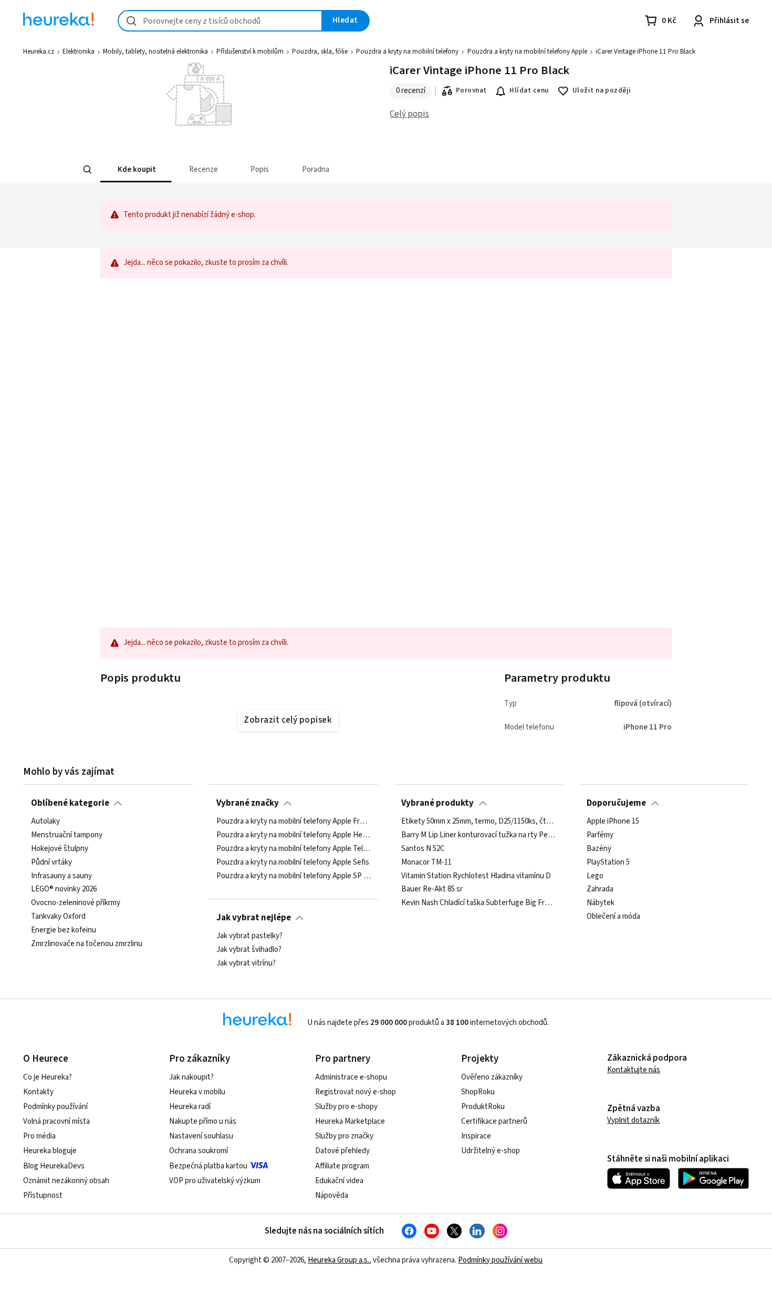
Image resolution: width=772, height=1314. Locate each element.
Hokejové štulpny (59, 849)
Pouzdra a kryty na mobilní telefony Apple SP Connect (293, 875)
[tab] (136, 169)
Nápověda (331, 1195)
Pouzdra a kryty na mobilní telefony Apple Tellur (293, 849)
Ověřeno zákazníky (492, 1077)
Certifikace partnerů (494, 1121)
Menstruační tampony (66, 835)
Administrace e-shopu (351, 1077)
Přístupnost (42, 1195)
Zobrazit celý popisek (288, 720)
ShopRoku (478, 1091)
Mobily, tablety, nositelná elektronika (155, 51)
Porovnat (471, 90)
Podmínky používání (55, 1106)
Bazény (599, 849)
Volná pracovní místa (56, 1121)
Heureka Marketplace (350, 1121)
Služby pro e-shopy (346, 1106)
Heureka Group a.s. (338, 1260)
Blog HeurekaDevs (54, 1166)
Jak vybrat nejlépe (253, 917)
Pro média (39, 1136)
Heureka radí (190, 1106)
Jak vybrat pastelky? (249, 936)
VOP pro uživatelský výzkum (214, 1180)
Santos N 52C (423, 849)
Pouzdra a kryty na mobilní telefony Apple (527, 51)
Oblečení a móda (613, 916)
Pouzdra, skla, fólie (320, 51)
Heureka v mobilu (197, 1091)
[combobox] (220, 21)
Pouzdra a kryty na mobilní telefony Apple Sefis (292, 862)
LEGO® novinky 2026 (64, 889)
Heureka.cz (38, 51)
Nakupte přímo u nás (202, 1121)
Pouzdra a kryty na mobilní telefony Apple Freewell (293, 821)
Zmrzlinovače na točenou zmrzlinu (86, 944)
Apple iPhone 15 (613, 821)
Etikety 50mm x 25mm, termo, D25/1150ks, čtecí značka (478, 821)
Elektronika (78, 51)
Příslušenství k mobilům (250, 51)
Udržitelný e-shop (490, 1150)
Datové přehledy (342, 1150)
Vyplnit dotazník (633, 1120)
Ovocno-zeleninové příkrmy (75, 903)
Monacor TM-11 (426, 862)
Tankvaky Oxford (58, 916)
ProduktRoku (483, 1106)
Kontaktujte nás (633, 1069)
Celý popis (409, 114)
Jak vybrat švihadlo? (248, 950)
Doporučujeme (616, 803)
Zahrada (600, 889)
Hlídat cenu (529, 90)
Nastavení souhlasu (201, 1136)
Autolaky (45, 821)
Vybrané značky (247, 803)
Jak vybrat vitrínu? (246, 963)
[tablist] (373, 169)
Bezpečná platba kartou (208, 1166)
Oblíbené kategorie (70, 803)
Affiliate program (342, 1166)
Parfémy (600, 835)
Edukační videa (339, 1180)
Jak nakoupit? (191, 1077)
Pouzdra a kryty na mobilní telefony (407, 51)
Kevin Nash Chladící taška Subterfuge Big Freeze (478, 903)
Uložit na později (601, 90)
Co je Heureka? (47, 1077)
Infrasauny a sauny (61, 875)
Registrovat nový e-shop (355, 1091)
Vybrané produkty (437, 803)
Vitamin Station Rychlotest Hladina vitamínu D (476, 875)
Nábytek (600, 903)
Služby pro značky (344, 1136)
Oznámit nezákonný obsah (66, 1180)
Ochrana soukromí (198, 1150)
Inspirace (476, 1136)
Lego (595, 875)
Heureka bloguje (50, 1150)
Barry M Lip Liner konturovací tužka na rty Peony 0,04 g (478, 835)
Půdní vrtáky (51, 862)
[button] (136, 169)
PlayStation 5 (608, 862)
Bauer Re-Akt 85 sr (432, 889)
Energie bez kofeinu (63, 930)
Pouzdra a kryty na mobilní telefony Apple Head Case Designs (293, 835)
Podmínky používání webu (500, 1260)
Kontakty (38, 1091)
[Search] (88, 169)
